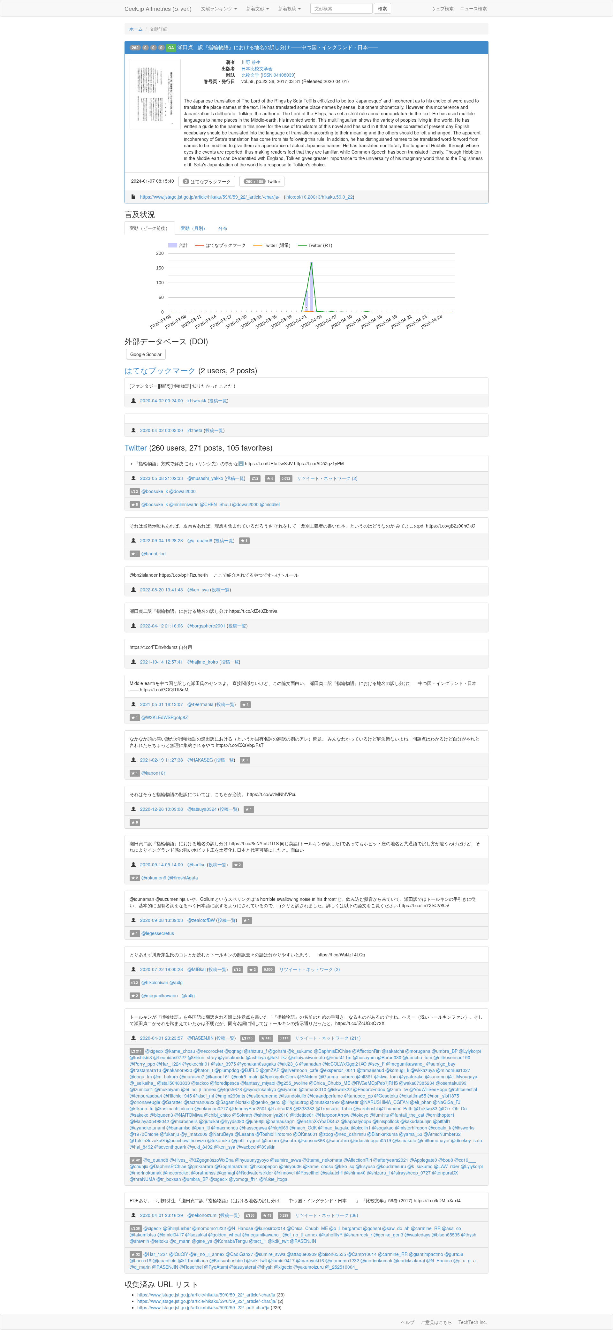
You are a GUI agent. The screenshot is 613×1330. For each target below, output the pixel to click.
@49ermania (200, 704)
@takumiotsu (143, 1234)
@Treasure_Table (334, 1108)
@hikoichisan (154, 982)
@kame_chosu (180, 1051)
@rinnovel (284, 1172)
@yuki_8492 (200, 1147)
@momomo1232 (209, 1228)
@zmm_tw (397, 1089)
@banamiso (178, 1127)
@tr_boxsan (168, 1179)
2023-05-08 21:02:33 (161, 478)
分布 (222, 228)
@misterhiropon (411, 1127)
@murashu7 (191, 1076)
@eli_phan (421, 1102)
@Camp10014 (362, 1254)
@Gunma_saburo (337, 1076)
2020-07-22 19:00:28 (161, 969)
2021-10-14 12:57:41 (161, 661)
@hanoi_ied (153, 553)
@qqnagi (233, 1051)
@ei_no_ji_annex (198, 1089)
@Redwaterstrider (254, 1172)
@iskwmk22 (340, 1089)
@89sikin (266, 1147)
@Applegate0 (423, 1160)
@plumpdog (227, 1070)
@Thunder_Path (395, 1108)
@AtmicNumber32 (442, 1134)
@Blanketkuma (382, 1134)
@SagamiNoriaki (233, 1102)
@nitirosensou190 (452, 1057)
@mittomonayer (434, 1140)
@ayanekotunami (147, 1127)
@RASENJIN (200, 1038)
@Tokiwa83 (425, 1108)
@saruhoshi (365, 1108)
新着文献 (256, 8)
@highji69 (278, 1127)
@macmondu (224, 1127)
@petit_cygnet (246, 1140)
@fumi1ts (379, 1115)
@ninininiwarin (184, 504)
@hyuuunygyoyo (252, 1160)
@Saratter (172, 1102)
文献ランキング (217, 8)
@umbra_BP (445, 1051)
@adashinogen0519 (370, 1140)
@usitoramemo (261, 1095)
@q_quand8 (199, 540)
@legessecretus (157, 933)
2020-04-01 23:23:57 (161, 1038)
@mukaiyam (167, 1089)
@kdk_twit (278, 1241)
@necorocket (209, 1051)
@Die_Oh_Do (453, 1108)
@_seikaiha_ (143, 1083)
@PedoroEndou (369, 1089)
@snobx (288, 1140)
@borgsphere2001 (206, 625)
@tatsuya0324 (202, 809)
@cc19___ (465, 1160)
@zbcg (326, 1134)
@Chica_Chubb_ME (329, 1083)
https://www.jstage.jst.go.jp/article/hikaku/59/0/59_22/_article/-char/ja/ (209, 197)
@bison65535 (446, 1234)
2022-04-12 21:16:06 (161, 625)
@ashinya (256, 1057)
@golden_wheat (224, 1234)
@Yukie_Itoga (273, 1179)
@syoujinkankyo (259, 1089)
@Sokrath (242, 1115)
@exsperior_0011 (338, 1070)
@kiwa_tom (386, 1076)
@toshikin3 (141, 1057)
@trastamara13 (145, 1070)
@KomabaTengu (231, 1241)
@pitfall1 (441, 1121)
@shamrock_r (358, 1234)
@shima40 (355, 1172)
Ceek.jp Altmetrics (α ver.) (158, 8)
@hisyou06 (290, 1166)
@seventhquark (170, 1147)
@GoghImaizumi (231, 1166)
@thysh (468, 1234)
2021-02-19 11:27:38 (161, 759)
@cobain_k (439, 1127)
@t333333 (303, 1108)
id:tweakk (196, 400)
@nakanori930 (177, 1070)
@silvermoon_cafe (299, 1070)
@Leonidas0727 (169, 1057)
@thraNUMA (142, 1179)
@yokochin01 (196, 1063)
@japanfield (165, 1260)
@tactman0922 (199, 1102)
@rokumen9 (153, 877)
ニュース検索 (473, 8)
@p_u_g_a (464, 1260)
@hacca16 (140, 1260)
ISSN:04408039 (278, 75)
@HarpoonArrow (332, 1115)
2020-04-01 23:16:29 (161, 1215)
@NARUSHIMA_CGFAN (384, 1102)
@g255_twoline (292, 1083)
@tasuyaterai (242, 1267)
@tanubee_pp (358, 1095)
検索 (382, 8)
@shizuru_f (255, 1051)
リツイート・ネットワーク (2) (327, 478)
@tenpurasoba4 (146, 1095)
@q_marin (180, 1241)
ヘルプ (407, 1322)
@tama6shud (370, 1070)
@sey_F (376, 1063)
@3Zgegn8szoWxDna (211, 1160)
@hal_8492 (141, 1147)
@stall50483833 (173, 1083)
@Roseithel (307, 1172)
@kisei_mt (203, 1095)
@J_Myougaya (462, 1076)
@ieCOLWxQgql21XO (344, 1063)
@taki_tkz (277, 1057)
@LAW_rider (446, 1166)
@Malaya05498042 (149, 1121)
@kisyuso (365, 1166)
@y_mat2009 (194, 1134)
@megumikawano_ (160, 995)
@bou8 (445, 1160)
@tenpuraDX (445, 1172)
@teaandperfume (325, 1095)
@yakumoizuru (308, 1267)
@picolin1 (361, 1127)
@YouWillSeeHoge (428, 1089)
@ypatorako (411, 1076)
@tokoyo (359, 1115)
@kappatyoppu (356, 1121)
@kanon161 (153, 773)
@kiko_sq (344, 1166)
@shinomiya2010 (271, 1115)
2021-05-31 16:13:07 (161, 704)
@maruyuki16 (310, 1260)
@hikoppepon (264, 1166)
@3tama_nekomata (322, 1160)
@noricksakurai (409, 1260)
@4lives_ (179, 1160)
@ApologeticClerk (278, 1076)
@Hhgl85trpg (295, 1102)
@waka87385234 (417, 1083)
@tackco (200, 1083)
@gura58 (453, 1254)
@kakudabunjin (416, 1121)
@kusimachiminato (174, 1108)
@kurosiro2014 (269, 1228)
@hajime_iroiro (202, 661)
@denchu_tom (417, 1057)
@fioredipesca (224, 1083)
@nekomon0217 (211, 1108)
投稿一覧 (218, 400)
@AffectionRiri (366, 1051)
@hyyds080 (232, 1121)
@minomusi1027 (453, 1070)
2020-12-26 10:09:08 (161, 809)
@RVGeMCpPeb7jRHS (375, 1083)
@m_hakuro (165, 1076)
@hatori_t (203, 1070)
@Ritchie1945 (177, 1095)
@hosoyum (364, 1057)
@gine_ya (202, 1241)
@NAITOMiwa (188, 1115)
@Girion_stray (202, 1057)
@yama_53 (410, 1134)
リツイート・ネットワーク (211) (328, 1038)
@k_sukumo (300, 1051)
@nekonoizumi (202, 1215)
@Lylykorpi (470, 1051)
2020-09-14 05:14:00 (161, 864)
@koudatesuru (391, 1166)
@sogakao (383, 1127)
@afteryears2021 (390, 1160)
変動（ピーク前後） (150, 228)
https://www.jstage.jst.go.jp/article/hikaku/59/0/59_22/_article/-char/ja (206, 1294)
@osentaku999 (451, 1083)
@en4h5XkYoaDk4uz (318, 1121)
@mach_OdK (303, 1127)
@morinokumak (146, 1172)
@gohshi (277, 1051)
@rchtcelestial (463, 1089)
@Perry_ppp (142, 1063)
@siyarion (287, 1089)
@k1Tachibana (193, 1260)
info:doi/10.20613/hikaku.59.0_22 (319, 197)
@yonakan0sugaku (256, 1063)
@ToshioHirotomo (273, 1134)
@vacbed (246, 1147)
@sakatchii (393, 1051)
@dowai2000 (182, 491)
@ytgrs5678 (229, 1089)
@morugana (417, 1051)
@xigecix (154, 1051)
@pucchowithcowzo (186, 1140)
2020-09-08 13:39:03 (161, 920)
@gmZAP (269, 1070)
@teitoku (159, 1241)
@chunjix (139, 1166)
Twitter (263, 181)
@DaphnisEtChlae (332, 1051)
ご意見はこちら (436, 1322)
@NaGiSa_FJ (446, 1102)
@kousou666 (311, 1140)
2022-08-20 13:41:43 (161, 589)
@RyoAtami (216, 1267)
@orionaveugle (145, 1102)
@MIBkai (196, 969)
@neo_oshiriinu (350, 1134)
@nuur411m (339, 1057)
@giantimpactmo (426, 1254)
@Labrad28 (280, 1108)
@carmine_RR (426, 1228)
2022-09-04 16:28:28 (161, 540)
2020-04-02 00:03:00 (161, 430)
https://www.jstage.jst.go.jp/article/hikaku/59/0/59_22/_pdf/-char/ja (203, 1307)
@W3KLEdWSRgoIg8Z (164, 717)
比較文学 (250, 75)
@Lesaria (244, 1134)
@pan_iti (201, 1127)
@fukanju (169, 1134)
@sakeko (139, 1115)
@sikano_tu (142, 1108)
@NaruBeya (221, 1134)
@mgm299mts (230, 1095)
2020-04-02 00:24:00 (161, 400)
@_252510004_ (341, 1267)
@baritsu (196, 864)
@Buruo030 (389, 1057)
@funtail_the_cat (407, 1115)
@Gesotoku (386, 1095)
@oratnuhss (203, 1172)
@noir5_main (245, 1076)
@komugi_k (397, 1070)
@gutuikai (209, 1121)
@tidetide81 (302, 1115)
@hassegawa (253, 1127)
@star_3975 (223, 1063)
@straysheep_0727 (411, 1172)
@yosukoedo (231, 1057)
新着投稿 (288, 8)
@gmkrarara (200, 1166)
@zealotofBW (201, 920)
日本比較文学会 (257, 68)
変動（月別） (194, 228)
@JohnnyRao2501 (248, 1108)
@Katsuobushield (227, 1260)
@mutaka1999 (325, 1102)
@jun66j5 (255, 1121)
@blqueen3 (161, 1115)
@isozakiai (196, 1234)
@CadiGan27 (239, 1254)
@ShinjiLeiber (177, 1228)
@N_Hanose (240, 1228)
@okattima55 (412, 1095)
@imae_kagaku (334, 1127)
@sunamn (435, 1076)
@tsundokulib (292, 1095)
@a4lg (176, 982)
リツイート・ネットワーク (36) (326, 1215)
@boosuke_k (154, 491)
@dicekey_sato (466, 1140)
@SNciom (307, 1076)
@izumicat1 (141, 1089)
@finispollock (386, 1121)
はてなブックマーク (208, 181)
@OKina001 (305, 1134)
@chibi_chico (217, 1115)
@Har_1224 (168, 1063)
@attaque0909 (302, 1254)
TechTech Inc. (472, 1322)
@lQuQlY (178, 1254)
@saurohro (337, 1140)
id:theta (194, 430)
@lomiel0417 (170, 1234)
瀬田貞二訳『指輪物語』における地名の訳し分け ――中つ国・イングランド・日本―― (278, 47)
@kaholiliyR (331, 1234)
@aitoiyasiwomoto (306, 1057)
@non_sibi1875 (443, 1095)
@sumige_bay (440, 1063)
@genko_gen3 (266, 1102)
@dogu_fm (141, 1076)
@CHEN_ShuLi (215, 504)
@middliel (270, 504)
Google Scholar (146, 354)
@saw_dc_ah (396, 1228)
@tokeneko (218, 1140)
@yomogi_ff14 (243, 1179)
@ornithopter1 (440, 1115)
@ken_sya (198, 589)
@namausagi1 (280, 1121)
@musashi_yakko (205, 478)
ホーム (136, 29)
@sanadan (310, 1063)
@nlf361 (364, 1076)
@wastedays (417, 1234)
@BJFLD (249, 1070)
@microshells (184, 1121)
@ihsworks (463, 1127)
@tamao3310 (312, 1089)
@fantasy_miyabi (257, 1083)
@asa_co (451, 1228)
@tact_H (258, 1241)
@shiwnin (139, 1241)
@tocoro (270, 1140)
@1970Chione (144, 1134)
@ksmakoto (404, 1140)
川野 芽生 (251, 62)
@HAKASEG (200, 759)
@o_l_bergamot (345, 1228)
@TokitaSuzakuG (147, 1140)
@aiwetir (350, 1102)
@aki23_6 (287, 1063)
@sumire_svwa (285, 1160)
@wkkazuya (423, 1070)
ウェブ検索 (442, 8)
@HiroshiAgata (183, 877)
